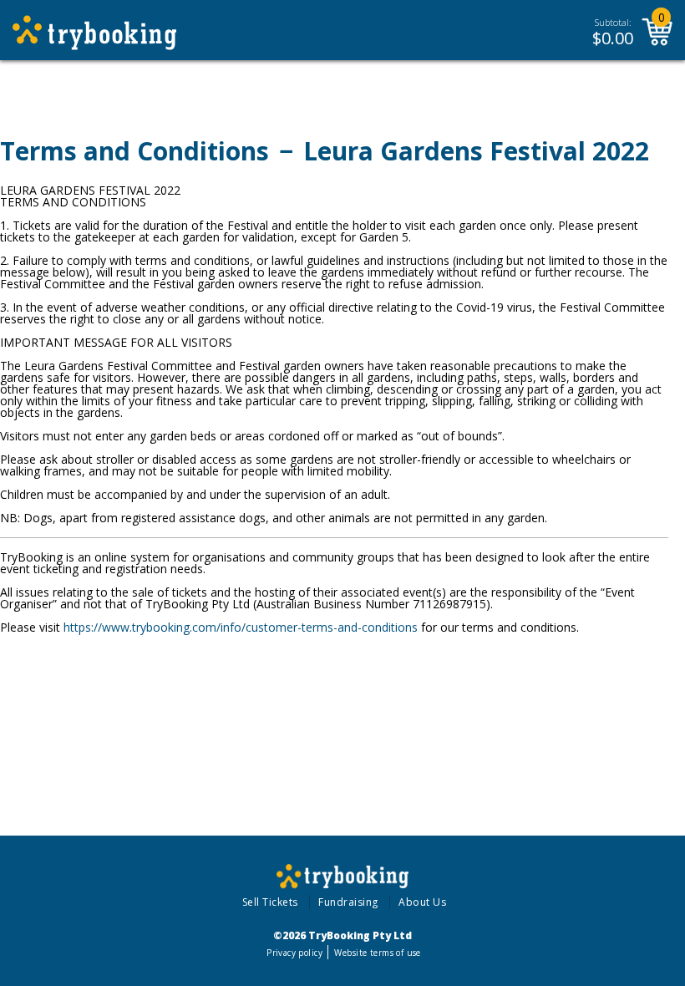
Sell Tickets (270, 902)
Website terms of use (377, 952)
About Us (422, 902)
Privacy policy (294, 952)
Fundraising (348, 902)
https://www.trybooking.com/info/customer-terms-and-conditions (240, 627)
